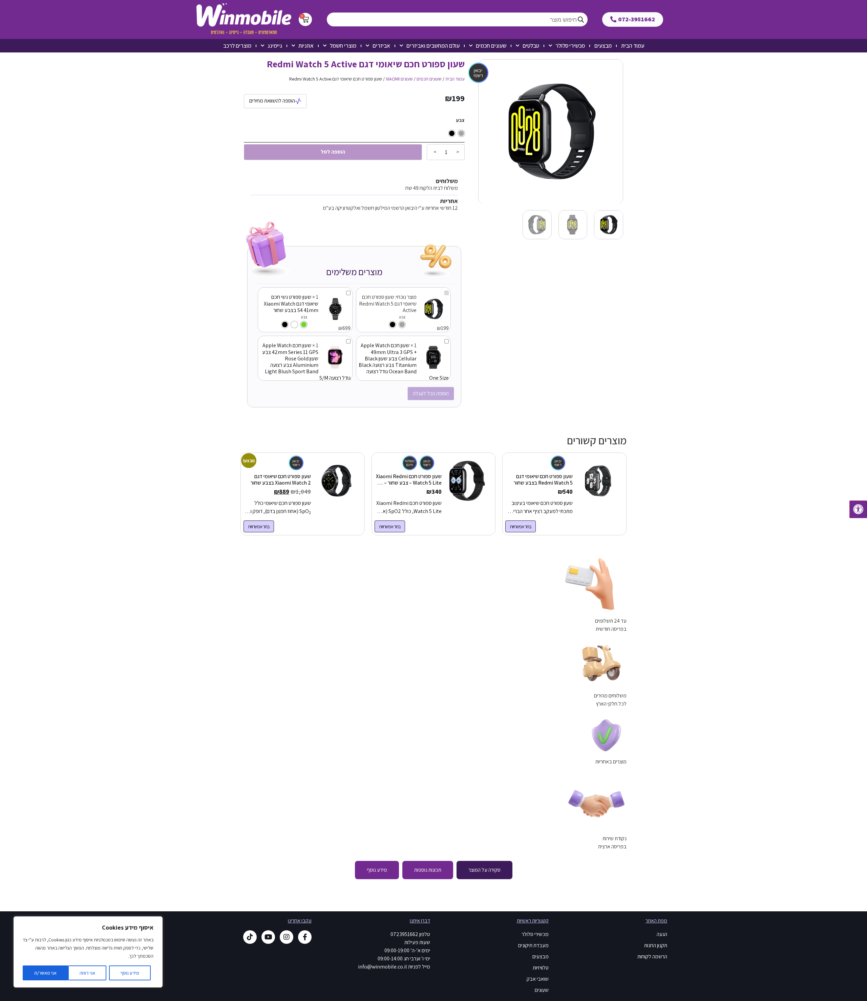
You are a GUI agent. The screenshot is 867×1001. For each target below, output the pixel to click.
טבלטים (531, 45)
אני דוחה (87, 973)
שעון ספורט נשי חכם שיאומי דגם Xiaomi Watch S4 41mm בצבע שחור (291, 303)
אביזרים (381, 45)
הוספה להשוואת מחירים (272, 100)
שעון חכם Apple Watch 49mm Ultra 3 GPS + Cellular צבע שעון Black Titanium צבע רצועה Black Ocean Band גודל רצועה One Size (404, 361)
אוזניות (306, 45)
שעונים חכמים (491, 45)
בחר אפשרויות (520, 526)
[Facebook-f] (305, 937)
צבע (460, 120)
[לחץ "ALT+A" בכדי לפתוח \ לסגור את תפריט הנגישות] (858, 509)
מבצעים (603, 45)
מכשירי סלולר (570, 45)
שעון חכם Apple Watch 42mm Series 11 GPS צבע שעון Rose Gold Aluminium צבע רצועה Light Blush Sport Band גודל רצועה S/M (306, 361)
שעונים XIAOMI (399, 79)
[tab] (484, 870)
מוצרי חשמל (343, 45)
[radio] (461, 133)
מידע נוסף (130, 973)
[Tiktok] (250, 937)
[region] (88, 951)
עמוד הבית (632, 45)
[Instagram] (286, 937)
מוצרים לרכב (237, 45)
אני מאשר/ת (45, 973)
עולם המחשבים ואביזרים (433, 45)
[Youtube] (268, 937)
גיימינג (275, 45)
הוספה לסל (333, 151)
